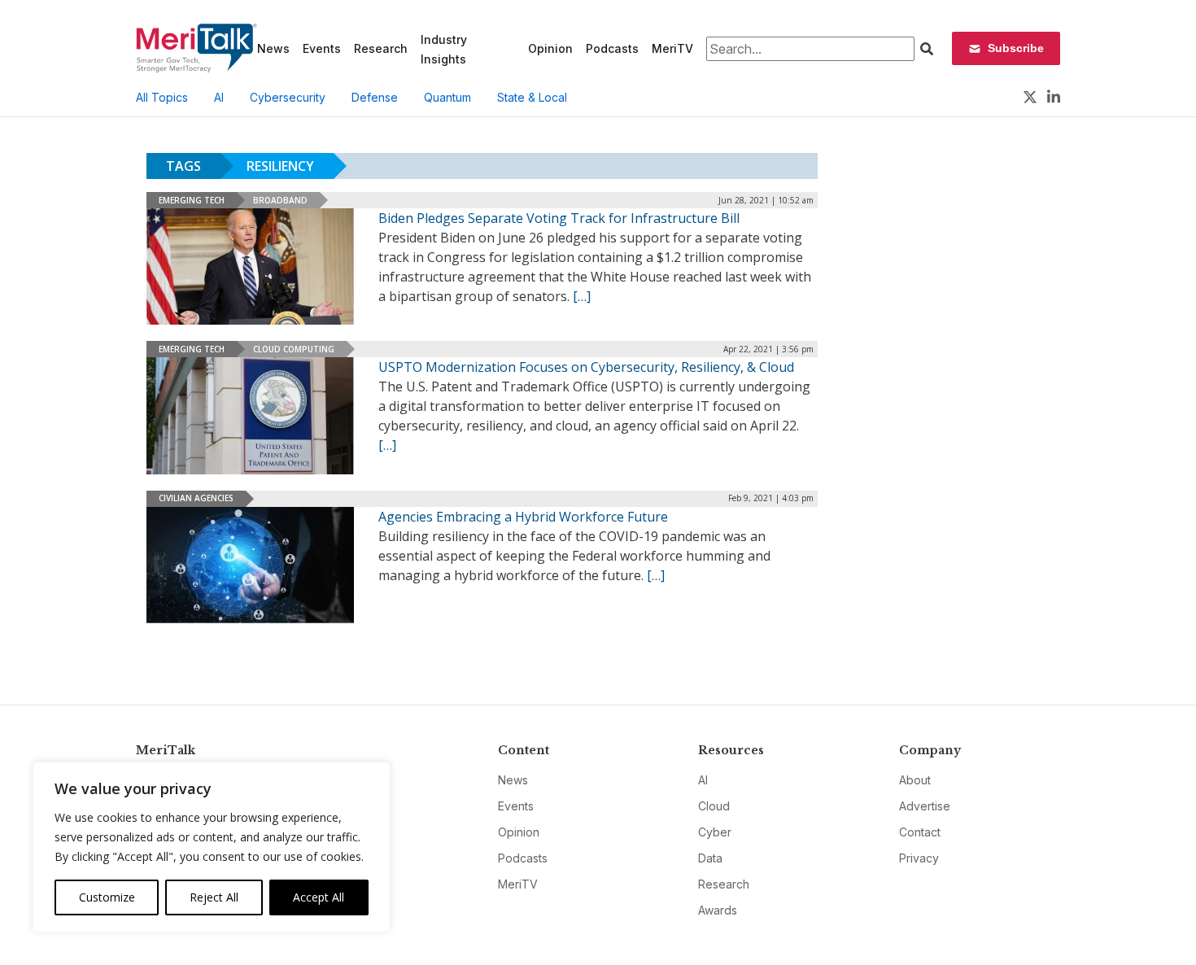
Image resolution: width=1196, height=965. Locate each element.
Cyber (714, 832)
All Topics (162, 97)
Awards (717, 910)
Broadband (280, 200)
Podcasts (612, 48)
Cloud (714, 806)
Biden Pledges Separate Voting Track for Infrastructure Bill (559, 218)
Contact (920, 832)
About (915, 780)
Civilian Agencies (196, 498)
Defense (374, 97)
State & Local (532, 97)
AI (219, 97)
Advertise (924, 806)
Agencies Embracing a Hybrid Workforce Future (523, 517)
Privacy (919, 858)
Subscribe (1016, 48)
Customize (107, 897)
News (273, 48)
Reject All (214, 897)
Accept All (318, 897)
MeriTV (672, 48)
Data (710, 858)
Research (381, 48)
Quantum (447, 97)
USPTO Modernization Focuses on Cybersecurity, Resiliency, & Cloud (586, 367)
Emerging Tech (192, 200)
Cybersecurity (287, 97)
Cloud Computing (293, 349)
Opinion (550, 48)
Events (322, 48)
